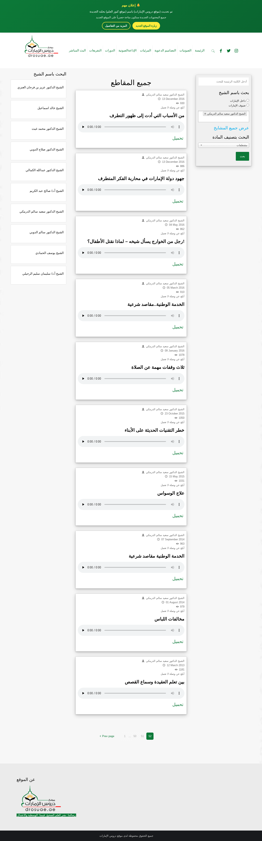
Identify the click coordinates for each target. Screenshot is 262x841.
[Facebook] (221, 51)
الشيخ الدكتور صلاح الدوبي (47, 149)
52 (150, 736)
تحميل (177, 138)
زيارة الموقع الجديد (146, 25)
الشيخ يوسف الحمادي (49, 253)
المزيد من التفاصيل (116, 25)
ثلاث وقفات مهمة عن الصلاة (157, 367)
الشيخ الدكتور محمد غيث (48, 128)
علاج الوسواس (170, 493)
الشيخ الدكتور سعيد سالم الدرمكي (41, 211)
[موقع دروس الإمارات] (40, 45)
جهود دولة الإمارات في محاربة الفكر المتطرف (141, 178)
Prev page (108, 736)
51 (142, 736)
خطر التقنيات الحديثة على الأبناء (154, 430)
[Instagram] (236, 51)
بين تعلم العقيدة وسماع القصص (154, 681)
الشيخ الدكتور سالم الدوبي (46, 232)
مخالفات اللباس (169, 618)
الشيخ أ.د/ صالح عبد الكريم (47, 190)
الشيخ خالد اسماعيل (50, 108)
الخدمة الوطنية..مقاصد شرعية (156, 304)
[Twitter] (229, 51)
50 (134, 736)
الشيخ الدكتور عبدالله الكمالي (45, 170)
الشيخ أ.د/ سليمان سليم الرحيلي (43, 273)
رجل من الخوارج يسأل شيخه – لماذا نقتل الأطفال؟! (135, 241)
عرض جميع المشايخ (231, 127)
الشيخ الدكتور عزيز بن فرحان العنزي (40, 87)
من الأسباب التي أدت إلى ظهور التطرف (147, 115)
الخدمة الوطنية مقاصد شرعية (156, 556)
